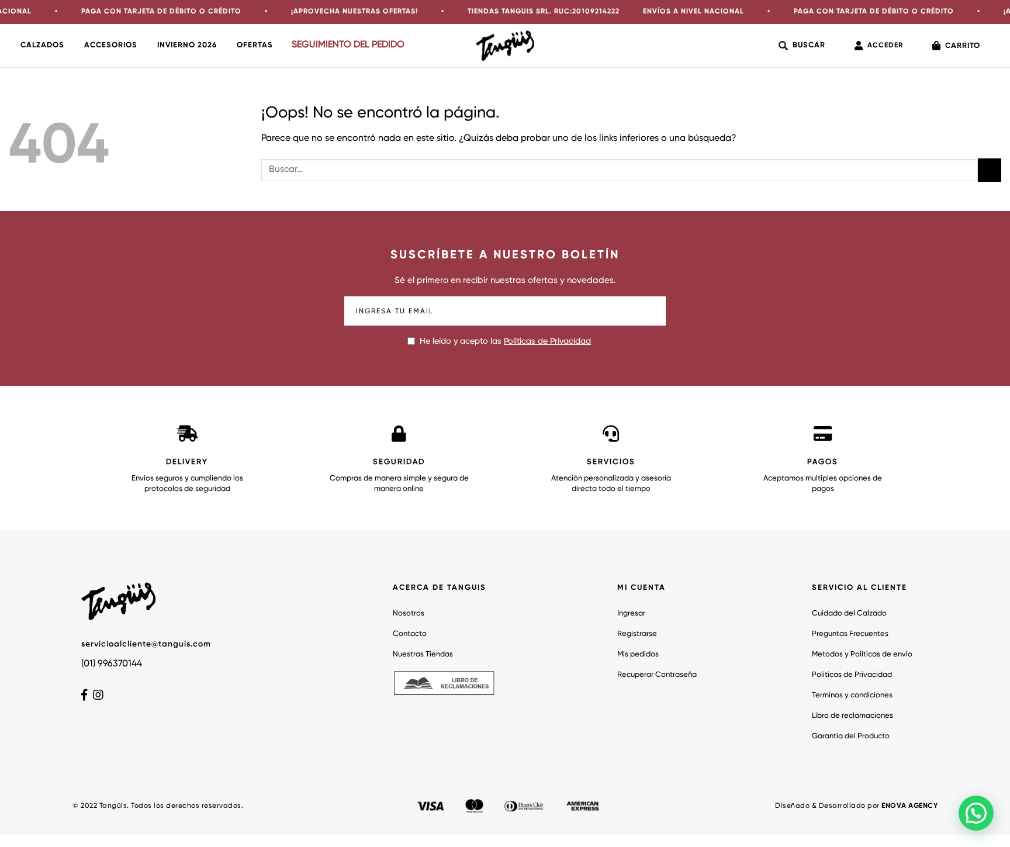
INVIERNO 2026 (187, 45)
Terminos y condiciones (852, 695)
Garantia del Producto (851, 736)
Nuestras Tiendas (423, 654)
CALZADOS (42, 45)
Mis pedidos (638, 654)
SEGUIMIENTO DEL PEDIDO (348, 45)
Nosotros (408, 613)
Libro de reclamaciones (852, 716)
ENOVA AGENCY (909, 806)
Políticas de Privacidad (547, 341)
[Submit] (989, 169)
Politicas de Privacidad (852, 675)
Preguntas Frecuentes (850, 634)
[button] (976, 813)
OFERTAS (255, 45)
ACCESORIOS (110, 45)
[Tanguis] (505, 45)
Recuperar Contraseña (657, 675)
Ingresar (631, 613)
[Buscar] (802, 45)
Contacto (410, 634)
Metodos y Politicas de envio (862, 654)
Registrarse (637, 634)
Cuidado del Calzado (849, 613)
